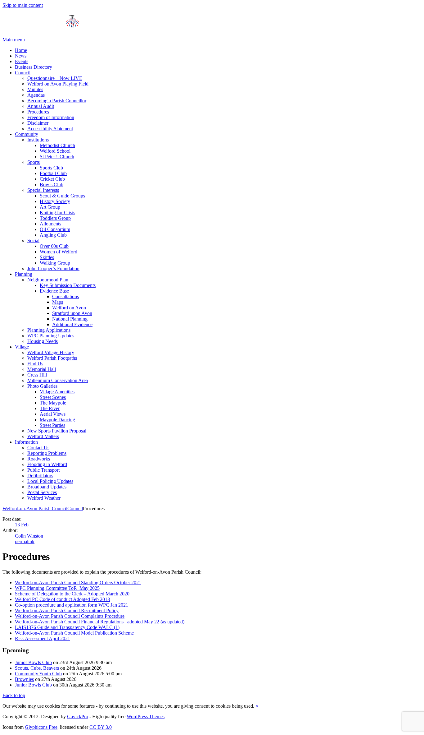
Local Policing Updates (50, 481)
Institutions (38, 139)
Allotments (50, 223)
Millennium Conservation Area (57, 380)
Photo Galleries (42, 386)
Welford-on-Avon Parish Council (34, 508)
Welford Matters (43, 436)
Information (26, 442)
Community (26, 134)
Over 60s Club (54, 246)
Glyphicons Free (41, 727)
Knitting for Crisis (57, 212)
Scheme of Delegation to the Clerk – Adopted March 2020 (72, 593)
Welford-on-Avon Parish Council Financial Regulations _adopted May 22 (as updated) (99, 621)
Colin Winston (29, 536)
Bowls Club (51, 184)
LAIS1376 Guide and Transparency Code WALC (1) (67, 627)
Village (22, 346)
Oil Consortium (55, 229)
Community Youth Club (38, 673)
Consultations (65, 296)
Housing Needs (42, 341)
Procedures (38, 111)
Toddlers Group (55, 218)
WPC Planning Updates (50, 335)
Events (21, 61)
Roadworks (38, 458)
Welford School (55, 151)
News (20, 55)
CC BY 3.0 (100, 727)
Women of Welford (58, 251)
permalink (24, 541)
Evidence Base (54, 291)
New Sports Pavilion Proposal (56, 430)
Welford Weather (44, 498)
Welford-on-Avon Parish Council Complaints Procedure (69, 616)
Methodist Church (57, 145)
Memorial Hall (41, 369)
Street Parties (52, 425)
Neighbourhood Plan (47, 279)
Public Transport (43, 470)
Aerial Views (52, 414)
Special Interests (43, 190)
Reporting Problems (46, 453)
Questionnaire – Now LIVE (54, 78)
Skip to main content (22, 5)
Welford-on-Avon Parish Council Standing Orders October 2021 (78, 582)
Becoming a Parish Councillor (56, 100)
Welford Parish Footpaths (52, 358)
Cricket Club (52, 179)
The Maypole (53, 402)
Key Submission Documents (68, 285)
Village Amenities (57, 391)
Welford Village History (50, 352)
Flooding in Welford (47, 464)
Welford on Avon (69, 307)
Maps (57, 302)
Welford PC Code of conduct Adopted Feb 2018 (62, 599)
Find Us (35, 363)
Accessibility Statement (50, 128)
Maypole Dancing (57, 419)
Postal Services (42, 492)
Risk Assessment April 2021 (42, 638)
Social (33, 240)
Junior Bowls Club (33, 662)
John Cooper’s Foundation (53, 268)
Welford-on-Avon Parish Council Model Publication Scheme (74, 633)
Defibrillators (40, 475)
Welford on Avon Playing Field (57, 83)
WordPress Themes (146, 716)
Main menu (13, 39)
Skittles (47, 257)
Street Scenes (53, 397)
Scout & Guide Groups (62, 195)
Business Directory (33, 67)
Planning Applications (48, 330)
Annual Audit (40, 106)
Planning (23, 274)
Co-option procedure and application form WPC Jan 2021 (71, 605)
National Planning (70, 318)
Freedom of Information (50, 117)
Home (21, 50)
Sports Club (51, 167)
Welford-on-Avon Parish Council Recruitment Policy (67, 610)
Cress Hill (37, 374)
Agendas (36, 95)
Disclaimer (37, 123)
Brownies (24, 679)
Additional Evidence (72, 324)
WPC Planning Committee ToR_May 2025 (57, 588)
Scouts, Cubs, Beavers (37, 668)
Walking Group (55, 263)
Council (22, 72)
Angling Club (53, 235)
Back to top (13, 695)
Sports (33, 162)
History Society (55, 201)
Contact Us (38, 447)
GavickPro (77, 716)
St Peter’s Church (57, 156)
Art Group (50, 207)
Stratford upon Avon (72, 313)
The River (50, 408)
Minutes (35, 89)
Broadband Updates (46, 486)
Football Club (53, 173)
